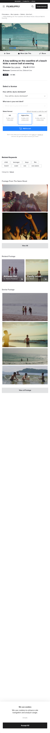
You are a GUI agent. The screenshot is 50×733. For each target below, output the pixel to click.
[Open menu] (3, 6)
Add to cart (27, 129)
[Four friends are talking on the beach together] (25, 307)
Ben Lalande (15, 14)
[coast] (16, 165)
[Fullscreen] (46, 48)
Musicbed (18, 1)
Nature (12, 172)
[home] (15, 6)
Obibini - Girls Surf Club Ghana (26, 14)
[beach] (6, 165)
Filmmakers (5, 14)
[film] (35, 162)
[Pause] (4, 48)
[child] (6, 162)
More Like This (25, 53)
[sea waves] (35, 165)
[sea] (24, 165)
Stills (33, 1)
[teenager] (16, 162)
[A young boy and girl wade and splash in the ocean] (25, 356)
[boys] (27, 162)
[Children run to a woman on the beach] (25, 334)
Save (8, 53)
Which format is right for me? (37, 111)
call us (34, 134)
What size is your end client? (16, 106)
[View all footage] (25, 390)
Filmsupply (26, 1)
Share (44, 53)
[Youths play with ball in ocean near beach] (25, 375)
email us (40, 134)
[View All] (25, 245)
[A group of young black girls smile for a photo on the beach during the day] (25, 198)
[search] (32, 6)
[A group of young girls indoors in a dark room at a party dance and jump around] (25, 226)
